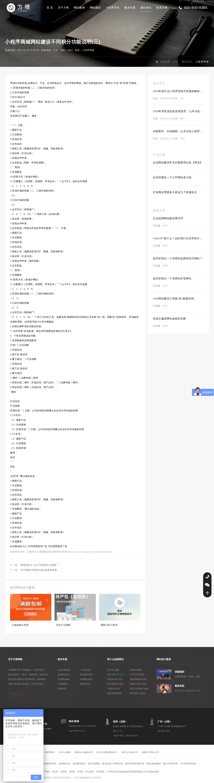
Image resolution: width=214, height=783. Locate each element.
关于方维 (63, 7)
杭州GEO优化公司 (130, 752)
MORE (15, 694)
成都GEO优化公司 (150, 752)
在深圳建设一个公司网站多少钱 (172, 177)
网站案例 (79, 7)
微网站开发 (85, 684)
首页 (176, 61)
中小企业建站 (65, 752)
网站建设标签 (86, 674)
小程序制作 (49, 752)
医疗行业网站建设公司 (107, 752)
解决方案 (129, 7)
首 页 (50, 7)
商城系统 (62, 688)
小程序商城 (88, 50)
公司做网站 (63, 684)
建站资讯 (145, 7)
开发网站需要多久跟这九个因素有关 (175, 192)
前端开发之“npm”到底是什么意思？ (40, 565)
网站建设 (95, 7)
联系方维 (161, 7)
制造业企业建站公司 (84, 752)
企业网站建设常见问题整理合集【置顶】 (177, 162)
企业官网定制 (64, 670)
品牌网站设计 (64, 674)
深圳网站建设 (64, 679)
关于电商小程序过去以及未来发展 (39, 570)
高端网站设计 (86, 679)
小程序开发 (113, 7)
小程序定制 (85, 670)
